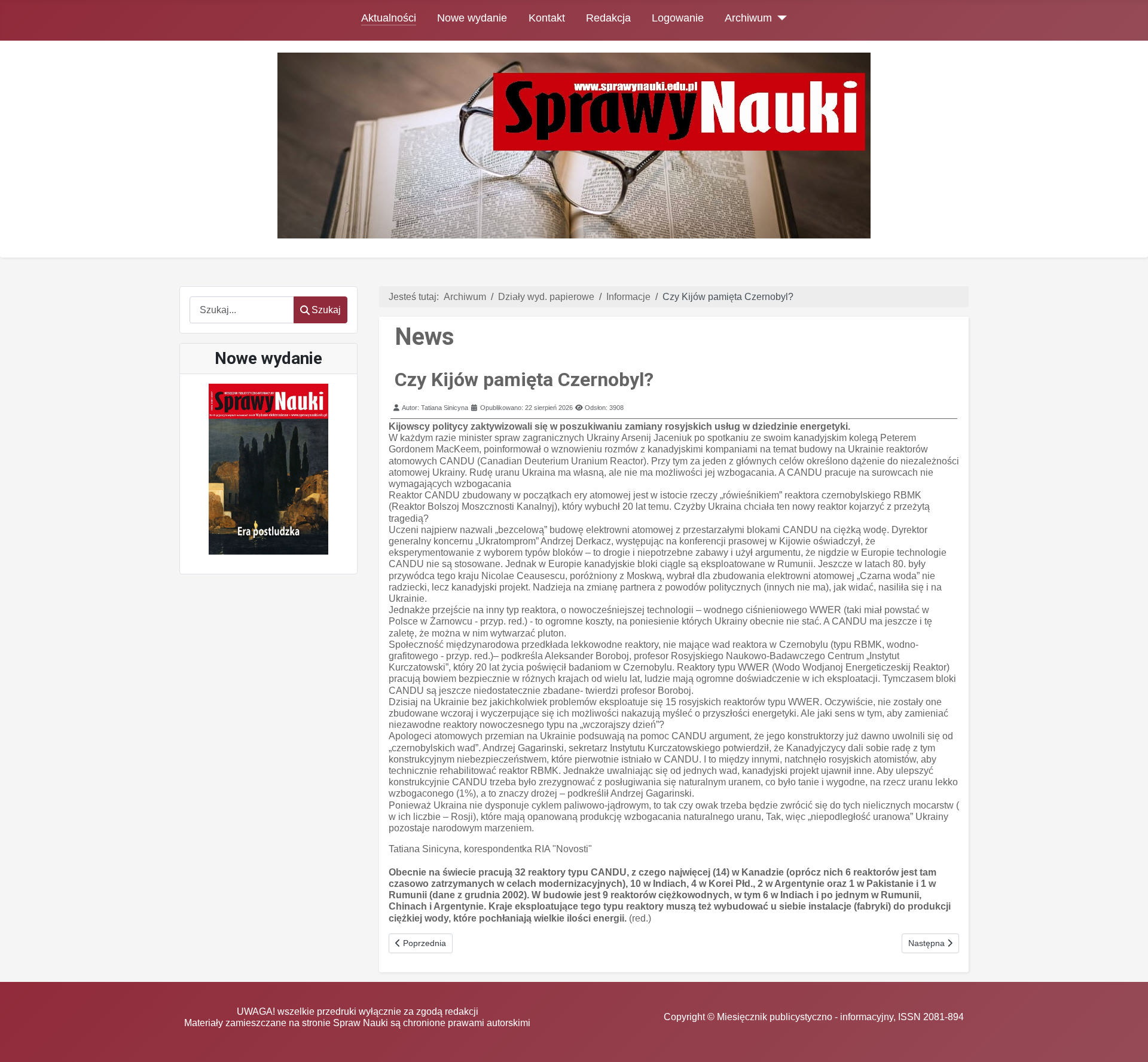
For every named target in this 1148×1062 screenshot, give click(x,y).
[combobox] (242, 309)
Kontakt (547, 18)
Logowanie (678, 18)
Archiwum (748, 18)
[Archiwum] (779, 18)
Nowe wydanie (472, 18)
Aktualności (388, 18)
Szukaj (326, 310)
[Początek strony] (1127, 1041)
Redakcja (608, 18)
